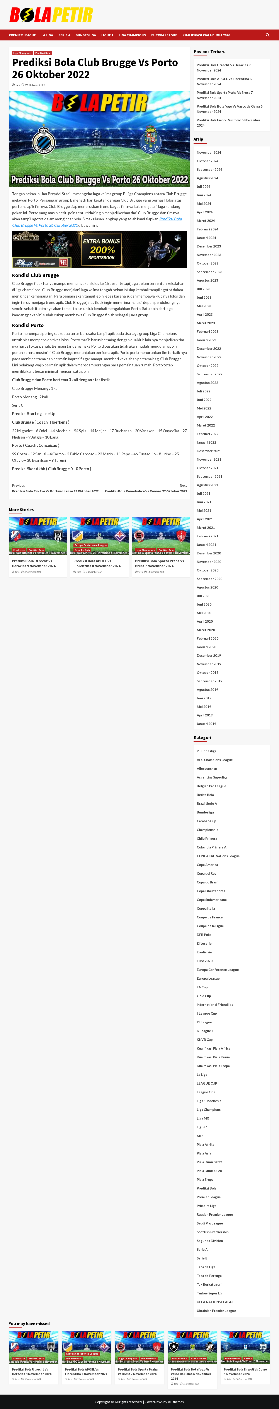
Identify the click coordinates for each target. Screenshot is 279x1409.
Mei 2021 (204, 510)
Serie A (202, 1249)
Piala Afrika (205, 1144)
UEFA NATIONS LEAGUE (215, 1302)
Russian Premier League (215, 1214)
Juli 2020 (203, 596)
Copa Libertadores (211, 891)
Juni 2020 (204, 604)
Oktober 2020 (207, 570)
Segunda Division (210, 1241)
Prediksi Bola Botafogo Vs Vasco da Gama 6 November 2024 (229, 108)
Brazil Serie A (207, 803)
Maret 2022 (206, 425)
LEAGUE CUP (207, 1083)
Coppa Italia (206, 908)
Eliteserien (205, 943)
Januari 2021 (206, 545)
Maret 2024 (206, 221)
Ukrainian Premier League (216, 1311)
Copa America (207, 865)
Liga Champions (22, 53)
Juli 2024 (203, 186)
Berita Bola (205, 795)
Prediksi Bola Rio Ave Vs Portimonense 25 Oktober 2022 (55, 488)
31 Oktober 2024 (191, 1383)
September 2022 (209, 374)
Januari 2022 (206, 442)
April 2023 (205, 314)
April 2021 (205, 519)
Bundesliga (205, 812)
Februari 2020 (207, 638)
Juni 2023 (204, 297)
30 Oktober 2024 (244, 1379)
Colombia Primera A (211, 847)
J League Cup (207, 1013)
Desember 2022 (209, 348)
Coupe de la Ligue (210, 926)
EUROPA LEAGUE (164, 35)
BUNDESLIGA (86, 35)
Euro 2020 (205, 961)
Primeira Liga (206, 1206)
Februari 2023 (207, 331)
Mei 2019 (204, 707)
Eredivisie (19, 550)
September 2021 (209, 476)
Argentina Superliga (212, 777)
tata (18, 85)
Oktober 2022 (207, 365)
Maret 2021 (206, 527)
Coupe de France (210, 917)
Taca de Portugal (210, 1276)
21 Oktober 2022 (35, 85)
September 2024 (209, 169)
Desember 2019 (209, 655)
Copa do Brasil (207, 882)
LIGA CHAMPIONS (132, 35)
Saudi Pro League (210, 1223)
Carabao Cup (206, 821)
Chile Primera (207, 838)
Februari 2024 (207, 229)
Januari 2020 (206, 647)
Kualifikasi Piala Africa (213, 1048)
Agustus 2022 (207, 383)
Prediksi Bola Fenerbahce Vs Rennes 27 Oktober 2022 (146, 488)
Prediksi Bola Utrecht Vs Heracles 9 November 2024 (34, 564)
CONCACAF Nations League (218, 856)
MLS (200, 1136)
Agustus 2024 (207, 178)
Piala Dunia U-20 (209, 1171)
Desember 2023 (209, 246)
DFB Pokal (204, 935)
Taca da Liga (206, 1267)
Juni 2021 (204, 502)
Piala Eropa (205, 1179)
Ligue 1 (202, 1127)
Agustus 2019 (207, 689)
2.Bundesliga (206, 751)
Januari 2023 (206, 340)
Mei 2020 (204, 613)
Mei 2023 (204, 306)
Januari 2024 (206, 238)
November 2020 (209, 562)
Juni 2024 (204, 195)
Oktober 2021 (207, 468)
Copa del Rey (206, 873)
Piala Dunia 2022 (209, 1162)
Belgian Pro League (211, 786)
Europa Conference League (91, 545)
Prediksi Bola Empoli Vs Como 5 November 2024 (228, 122)
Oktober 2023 (207, 263)
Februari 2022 (207, 434)
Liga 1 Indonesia (209, 1101)
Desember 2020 (209, 553)
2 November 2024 (94, 571)
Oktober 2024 (207, 161)
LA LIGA (47, 35)
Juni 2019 (204, 698)
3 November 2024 (32, 571)
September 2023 (209, 272)
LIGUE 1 (107, 35)
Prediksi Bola (42, 53)
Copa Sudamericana (212, 900)
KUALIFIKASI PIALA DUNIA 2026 (206, 35)
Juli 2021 (203, 493)
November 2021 (209, 459)
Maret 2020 (206, 630)
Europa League (208, 978)
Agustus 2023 (207, 280)
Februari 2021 (207, 536)
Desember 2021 (209, 451)
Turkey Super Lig (210, 1293)
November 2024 (209, 152)
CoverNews (154, 1402)
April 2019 (205, 715)
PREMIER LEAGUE (22, 35)
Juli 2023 (203, 289)
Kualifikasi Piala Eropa (213, 1066)
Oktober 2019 (207, 672)
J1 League (204, 1022)
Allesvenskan (207, 768)
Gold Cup (204, 996)
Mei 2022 (204, 408)
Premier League (209, 1197)
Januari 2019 (206, 724)
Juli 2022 (203, 391)
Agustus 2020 (207, 587)
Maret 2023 (206, 323)
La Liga (202, 1074)
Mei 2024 (204, 204)
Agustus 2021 (207, 485)
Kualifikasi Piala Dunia (213, 1057)
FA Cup (202, 987)
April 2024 (205, 212)
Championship (207, 830)
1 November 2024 (156, 571)
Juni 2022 (204, 400)
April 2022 (205, 417)
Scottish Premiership (213, 1232)
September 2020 (209, 579)
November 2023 (209, 255)
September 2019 (209, 681)
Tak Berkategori (209, 1284)
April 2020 (205, 621)
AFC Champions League (215, 760)
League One (206, 1092)
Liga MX (203, 1118)
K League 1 (205, 1031)
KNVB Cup (205, 1040)
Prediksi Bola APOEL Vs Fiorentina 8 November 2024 (97, 564)
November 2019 (209, 664)
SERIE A (64, 35)
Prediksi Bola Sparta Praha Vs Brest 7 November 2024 (159, 564)
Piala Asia (204, 1153)
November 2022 (209, 357)
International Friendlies (215, 1005)
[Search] (267, 35)
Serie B (202, 1258)
